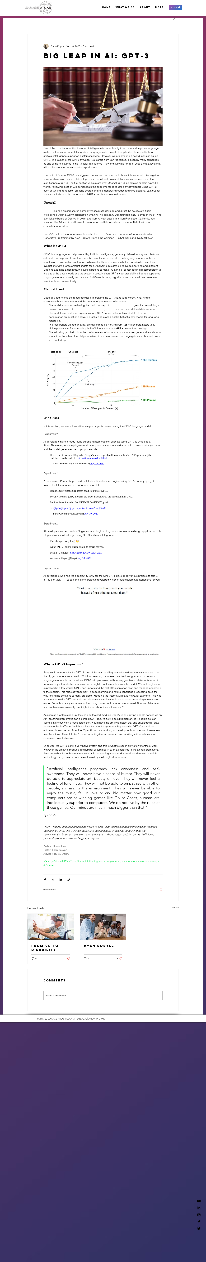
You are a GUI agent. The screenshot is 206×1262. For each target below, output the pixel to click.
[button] (175, 7)
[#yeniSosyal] (103, 931)
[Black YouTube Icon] (199, 1201)
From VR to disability (45, 953)
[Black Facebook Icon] (199, 1222)
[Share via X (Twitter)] (52, 884)
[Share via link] (68, 884)
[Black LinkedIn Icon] (199, 1208)
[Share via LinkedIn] (60, 884)
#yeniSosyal (99, 951)
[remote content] (103, 460)
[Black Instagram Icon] (199, 1215)
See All (175, 912)
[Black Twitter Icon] (199, 1228)
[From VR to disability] (51, 931)
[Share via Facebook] (45, 884)
